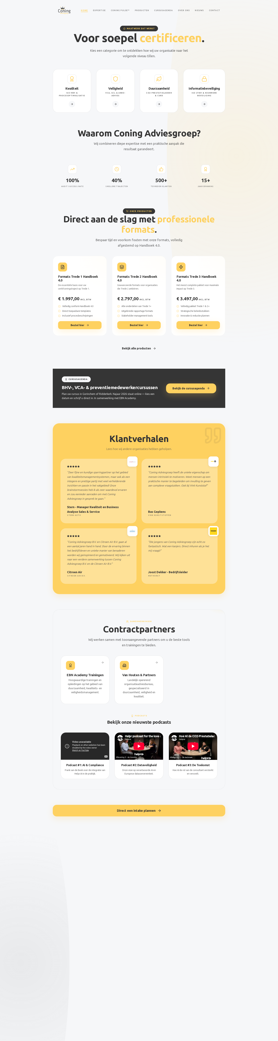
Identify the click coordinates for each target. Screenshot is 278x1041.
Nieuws (199, 10)
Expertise (99, 10)
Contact (214, 10)
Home (84, 10)
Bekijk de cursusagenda (188, 388)
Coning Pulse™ (120, 10)
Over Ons (184, 10)
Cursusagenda (163, 10)
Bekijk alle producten (136, 348)
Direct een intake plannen (136, 810)
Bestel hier (77, 325)
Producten (142, 10)
